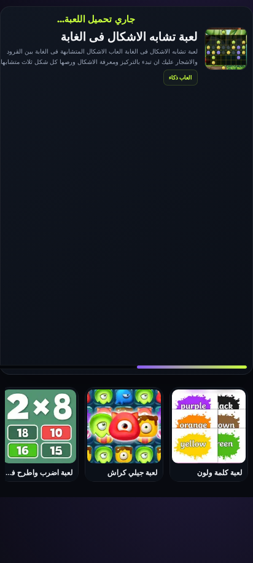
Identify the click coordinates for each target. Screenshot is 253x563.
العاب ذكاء (180, 77)
